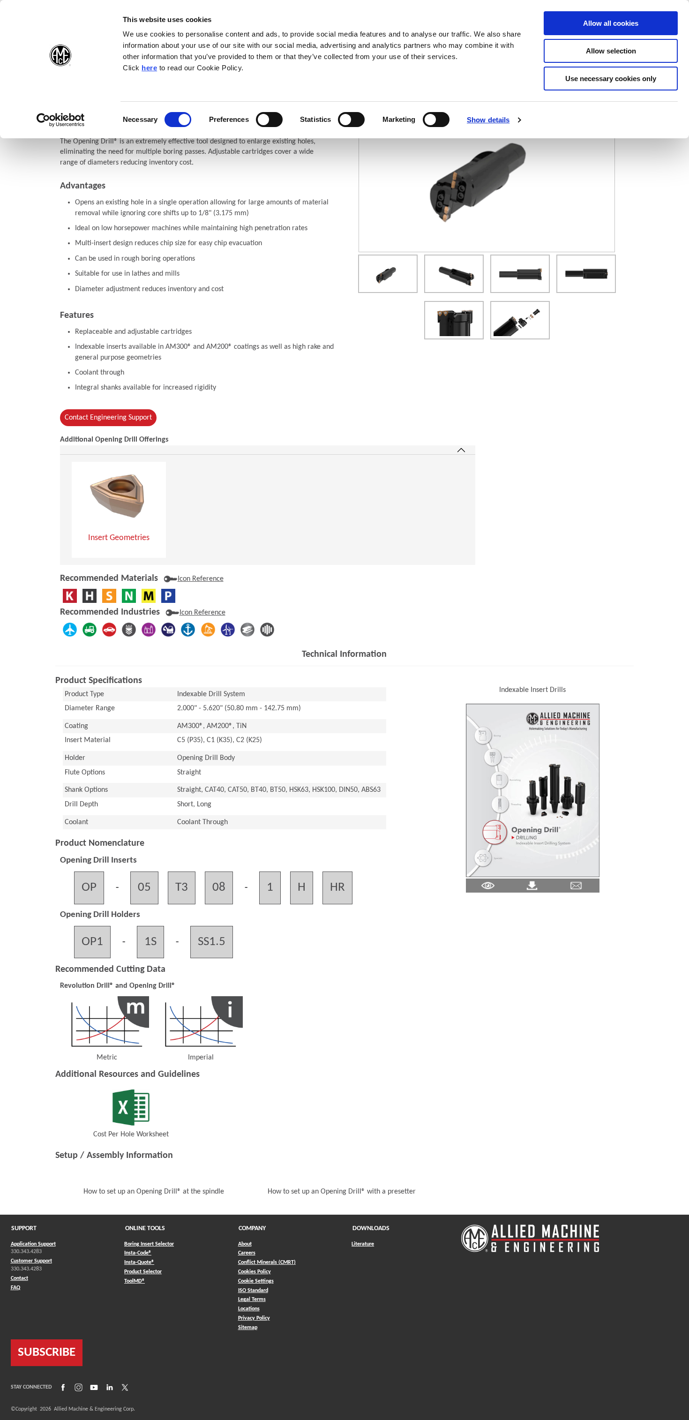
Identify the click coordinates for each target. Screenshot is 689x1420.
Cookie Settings (256, 1281)
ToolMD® (134, 1281)
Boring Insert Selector (149, 1244)
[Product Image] (486, 175)
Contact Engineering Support (108, 417)
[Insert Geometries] (119, 496)
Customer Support (31, 1261)
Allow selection (611, 51)
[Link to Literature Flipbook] (532, 790)
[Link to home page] (530, 1234)
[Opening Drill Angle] (454, 274)
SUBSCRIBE (46, 1352)
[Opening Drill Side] (586, 274)
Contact (19, 1278)
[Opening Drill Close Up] (454, 320)
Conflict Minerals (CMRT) (267, 1262)
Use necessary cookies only (610, 79)
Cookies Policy (254, 1272)
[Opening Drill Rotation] (388, 274)
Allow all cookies (610, 23)
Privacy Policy (254, 1318)
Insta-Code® (137, 1253)
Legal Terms (252, 1299)
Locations (249, 1309)
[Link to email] (576, 885)
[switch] (269, 119)
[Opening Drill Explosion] (520, 320)
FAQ (15, 1288)
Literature (363, 1244)
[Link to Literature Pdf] (488, 885)
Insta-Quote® (139, 1262)
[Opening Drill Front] (520, 274)
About (245, 1244)
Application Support (33, 1244)
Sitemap (247, 1327)
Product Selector (143, 1272)
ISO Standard (253, 1290)
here (149, 68)
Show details (488, 120)
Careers (246, 1253)
